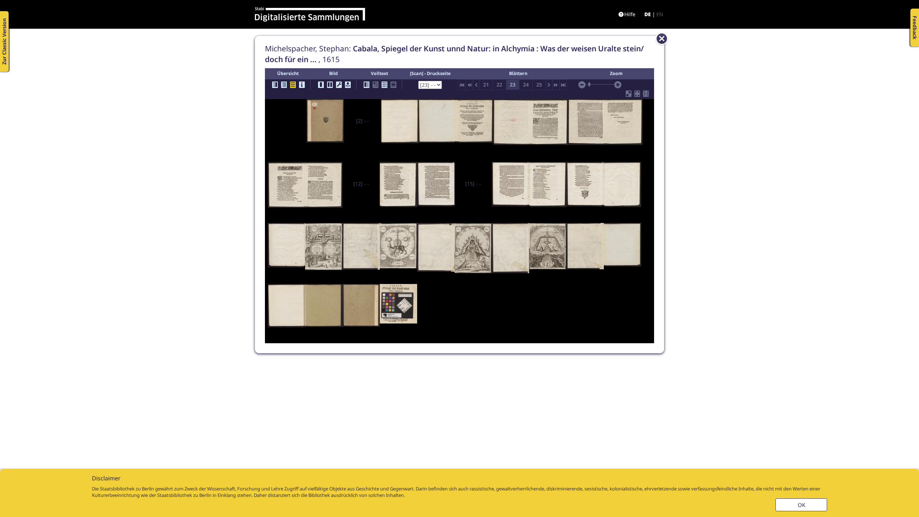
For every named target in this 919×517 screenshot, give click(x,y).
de (647, 14)
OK (801, 504)
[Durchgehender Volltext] (384, 84)
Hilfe (629, 14)
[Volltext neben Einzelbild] (366, 84)
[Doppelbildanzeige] (330, 84)
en (660, 14)
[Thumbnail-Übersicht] (293, 84)
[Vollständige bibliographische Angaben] (302, 84)
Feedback (914, 27)
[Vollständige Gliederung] (284, 84)
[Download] (348, 84)
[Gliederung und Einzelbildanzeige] (275, 84)
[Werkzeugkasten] (339, 84)
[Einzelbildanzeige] (321, 84)
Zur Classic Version (4, 41)
